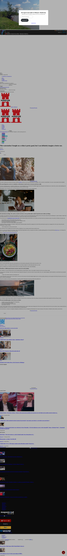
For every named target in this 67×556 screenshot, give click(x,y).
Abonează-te (24, 20)
